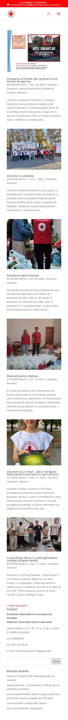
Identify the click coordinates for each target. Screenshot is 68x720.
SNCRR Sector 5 (18, 84)
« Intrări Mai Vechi (17, 605)
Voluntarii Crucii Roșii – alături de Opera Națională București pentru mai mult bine (32, 473)
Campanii (12, 88)
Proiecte (11, 92)
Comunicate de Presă (30, 88)
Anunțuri (52, 84)
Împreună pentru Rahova (22, 376)
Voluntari (22, 92)
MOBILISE (48, 88)
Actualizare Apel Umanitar (23, 275)
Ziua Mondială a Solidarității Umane (27, 703)
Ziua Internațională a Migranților (25, 708)
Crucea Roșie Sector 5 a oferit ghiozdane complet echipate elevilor (32, 559)
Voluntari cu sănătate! (20, 176)
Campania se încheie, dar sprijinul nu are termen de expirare (32, 80)
